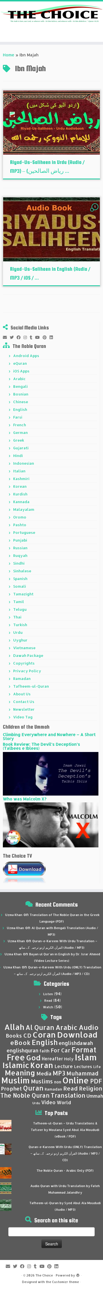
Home (8, 54)
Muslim (15, 1080)
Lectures (83, 1066)
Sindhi (19, 563)
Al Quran (39, 1027)
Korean (20, 486)
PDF (96, 1081)
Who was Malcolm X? (24, 799)
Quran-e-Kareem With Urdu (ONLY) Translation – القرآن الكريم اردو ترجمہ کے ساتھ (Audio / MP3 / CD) (65, 1153)
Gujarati (21, 448)
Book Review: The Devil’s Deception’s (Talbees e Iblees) (41, 746)
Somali (19, 586)
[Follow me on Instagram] (26, 337)
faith (44, 1051)
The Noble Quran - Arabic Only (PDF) (65, 1171)
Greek (18, 440)
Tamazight (23, 594)
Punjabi (20, 540)
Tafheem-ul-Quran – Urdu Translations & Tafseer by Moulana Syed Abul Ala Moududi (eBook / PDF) (65, 1129)
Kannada (21, 501)
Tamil (18, 601)
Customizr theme (65, 1282)
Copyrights (24, 663)
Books (14, 1035)
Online (75, 1080)
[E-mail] (6, 337)
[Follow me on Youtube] (39, 337)
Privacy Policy (27, 671)
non (57, 1081)
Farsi (17, 417)
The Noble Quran (24, 1095)
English (20, 409)
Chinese (20, 401)
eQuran (20, 363)
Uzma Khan (13, 915)
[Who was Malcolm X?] (50, 824)
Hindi (18, 455)
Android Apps (26, 355)
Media (44, 1073)
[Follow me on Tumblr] (32, 337)
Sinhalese (22, 571)
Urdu (18, 632)
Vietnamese (24, 647)
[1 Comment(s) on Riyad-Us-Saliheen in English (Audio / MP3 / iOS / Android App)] (95, 212)
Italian (19, 471)
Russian (20, 548)
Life (97, 1066)
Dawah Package (28, 655)
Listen (48, 994)
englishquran (22, 1050)
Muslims (42, 1081)
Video (48, 1102)
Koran (41, 1065)
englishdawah (76, 1043)
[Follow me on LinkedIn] (52, 337)
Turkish (20, 624)
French (19, 425)
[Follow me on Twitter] (13, 337)
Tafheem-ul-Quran (31, 686)
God (33, 1057)
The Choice (44, 1275)
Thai (17, 617)
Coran (44, 1035)
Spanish (20, 578)
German (20, 432)
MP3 (59, 1073)
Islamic (16, 1065)
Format (84, 1049)
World (64, 1102)
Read (48, 1001)
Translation (68, 1095)
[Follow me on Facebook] (20, 337)
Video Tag (23, 717)
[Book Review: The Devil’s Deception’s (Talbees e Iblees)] (50, 773)
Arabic (19, 378)
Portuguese (24, 532)
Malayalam (23, 509)
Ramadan (22, 678)
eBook (20, 1042)
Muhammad (82, 1073)
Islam (86, 1057)
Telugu (20, 609)
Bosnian (20, 394)
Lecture (63, 1066)
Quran (33, 1088)
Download (77, 1035)
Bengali (20, 386)
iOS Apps (21, 371)
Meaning (20, 1072)
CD (27, 1035)
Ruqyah (20, 555)
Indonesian (23, 463)
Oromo (19, 517)
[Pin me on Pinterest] (46, 337)
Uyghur (20, 640)
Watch (48, 1007)
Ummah (94, 1096)
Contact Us (23, 701)
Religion (90, 1088)
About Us (22, 694)
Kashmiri (21, 478)
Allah (14, 1027)
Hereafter (52, 1058)
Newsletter (24, 709)
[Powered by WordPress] (78, 1274)
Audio (89, 1027)
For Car (60, 1050)
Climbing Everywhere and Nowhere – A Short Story (49, 736)
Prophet (11, 1088)
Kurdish (20, 494)
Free (16, 1057)
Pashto (19, 524)
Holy (69, 1058)
